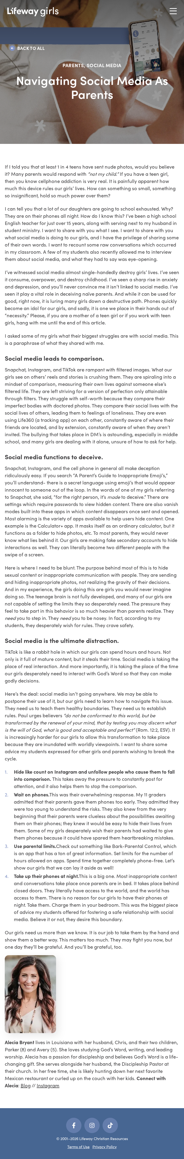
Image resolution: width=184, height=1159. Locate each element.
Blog (26, 1085)
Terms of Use (78, 1146)
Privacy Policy (104, 1146)
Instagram (48, 1085)
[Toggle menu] (173, 11)
